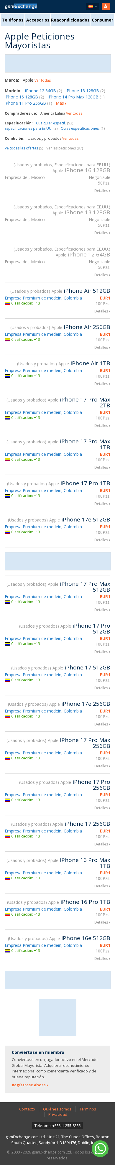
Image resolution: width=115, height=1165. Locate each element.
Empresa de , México (25, 177)
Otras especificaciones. (83, 128)
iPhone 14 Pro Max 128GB (76, 97)
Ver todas (42, 80)
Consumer (102, 20)
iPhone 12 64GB (43, 90)
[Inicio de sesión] (106, 6)
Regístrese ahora (29, 1084)
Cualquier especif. (54, 123)
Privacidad (57, 1114)
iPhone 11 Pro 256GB (28, 103)
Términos (87, 1109)
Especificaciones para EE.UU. (31, 128)
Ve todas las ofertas (24, 148)
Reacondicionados (70, 20)
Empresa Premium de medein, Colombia (43, 298)
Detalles (101, 190)
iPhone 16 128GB (24, 97)
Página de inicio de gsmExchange (21, 6)
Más (60, 103)
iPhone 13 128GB (85, 90)
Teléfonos (13, 20)
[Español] (92, 6)
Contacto (27, 1109)
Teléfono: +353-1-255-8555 (57, 1125)
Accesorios (38, 20)
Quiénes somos (57, 1109)
